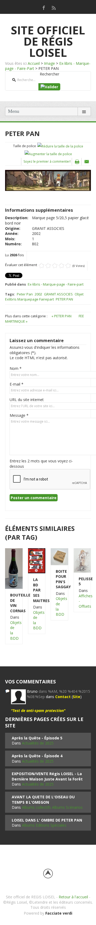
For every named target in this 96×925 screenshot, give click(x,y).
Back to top (48, 873)
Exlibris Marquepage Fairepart (29, 299)
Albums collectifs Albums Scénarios (52, 807)
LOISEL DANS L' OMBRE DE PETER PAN (47, 820)
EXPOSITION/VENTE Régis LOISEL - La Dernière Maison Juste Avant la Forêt (47, 776)
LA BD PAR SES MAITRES (37, 590)
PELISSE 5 (82, 581)
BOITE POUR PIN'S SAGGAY (59, 579)
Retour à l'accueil (73, 896)
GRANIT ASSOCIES (58, 294)
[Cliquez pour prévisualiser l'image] (48, 179)
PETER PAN (64, 299)
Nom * (16, 368)
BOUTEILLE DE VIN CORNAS (14, 602)
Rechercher (49, 74)
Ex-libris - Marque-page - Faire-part (55, 284)
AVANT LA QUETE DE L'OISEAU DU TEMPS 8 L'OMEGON (43, 799)
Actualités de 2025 (38, 743)
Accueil (34, 63)
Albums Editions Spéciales (44, 825)
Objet (79, 294)
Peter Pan (25, 294)
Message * (19, 415)
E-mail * (16, 384)
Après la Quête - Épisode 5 (37, 737)
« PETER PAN (61, 316)
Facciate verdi (58, 913)
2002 (38, 294)
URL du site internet (27, 399)
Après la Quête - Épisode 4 (37, 755)
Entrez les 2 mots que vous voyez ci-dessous (41, 463)
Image (49, 63)
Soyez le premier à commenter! (47, 161)
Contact (63, 696)
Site (76, 696)
